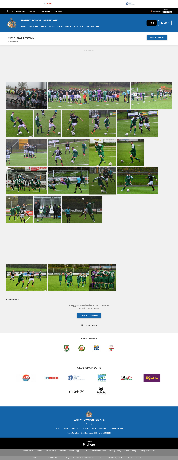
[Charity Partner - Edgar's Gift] (130, 4)
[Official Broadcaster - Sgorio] (152, 378)
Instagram (45, 11)
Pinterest (58, 11)
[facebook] (7, 11)
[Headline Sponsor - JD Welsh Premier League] (126, 378)
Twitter (32, 11)
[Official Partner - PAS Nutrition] (101, 391)
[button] (24, 26)
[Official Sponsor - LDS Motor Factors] (26, 378)
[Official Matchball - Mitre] (76, 391)
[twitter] (12, 11)
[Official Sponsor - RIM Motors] (48, 4)
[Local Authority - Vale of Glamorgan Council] (101, 378)
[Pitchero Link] (167, 12)
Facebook (20, 11)
